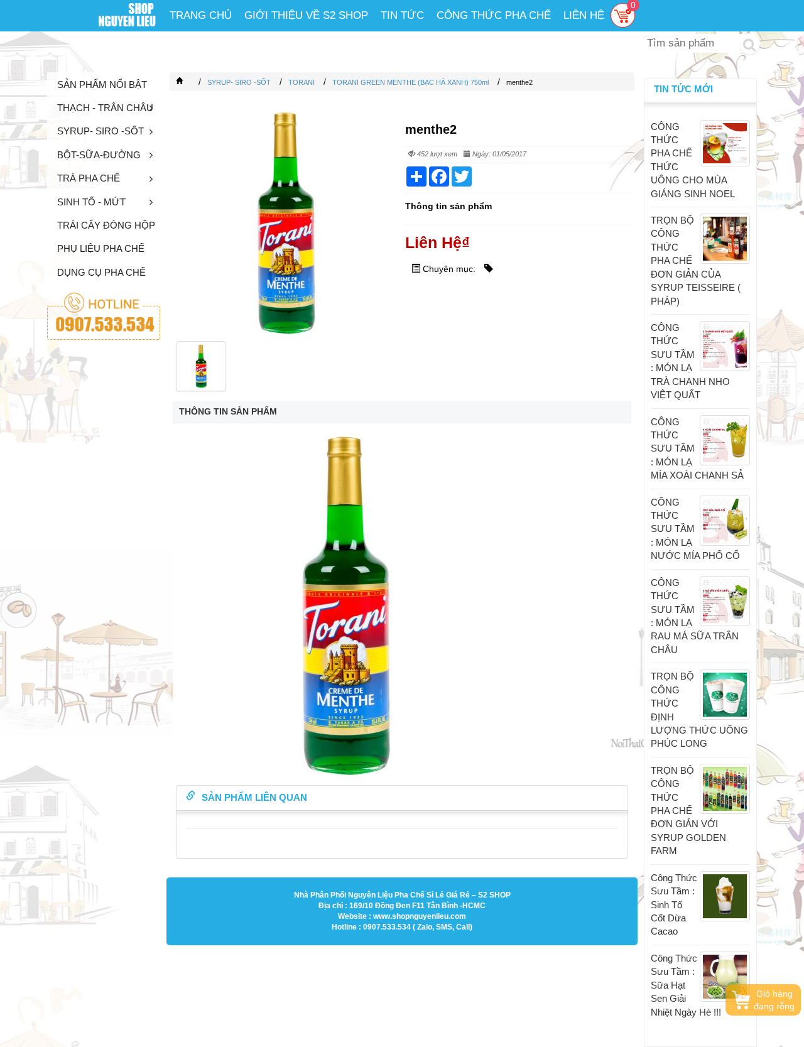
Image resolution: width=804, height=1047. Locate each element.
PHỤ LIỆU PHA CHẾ (100, 248)
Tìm (749, 44)
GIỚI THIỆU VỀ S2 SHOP (306, 15)
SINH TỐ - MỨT (91, 202)
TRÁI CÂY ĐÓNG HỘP (106, 225)
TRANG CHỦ (201, 15)
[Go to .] (192, 82)
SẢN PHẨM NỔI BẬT (102, 84)
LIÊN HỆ (583, 15)
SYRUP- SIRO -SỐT (100, 131)
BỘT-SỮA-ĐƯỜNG (99, 154)
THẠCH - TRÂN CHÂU (105, 107)
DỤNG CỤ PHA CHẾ (101, 272)
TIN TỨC (402, 15)
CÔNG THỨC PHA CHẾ (494, 15)
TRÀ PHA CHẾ (88, 178)
